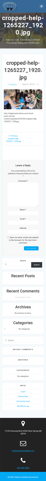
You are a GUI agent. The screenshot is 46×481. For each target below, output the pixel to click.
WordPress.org (23, 406)
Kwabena (13, 84)
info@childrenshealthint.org (23, 451)
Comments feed (23, 401)
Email (23, 219)
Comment (23, 181)
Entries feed (23, 396)
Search (23, 261)
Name (23, 209)
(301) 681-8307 (23, 468)
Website (23, 228)
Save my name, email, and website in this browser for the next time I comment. (24, 240)
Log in (23, 392)
